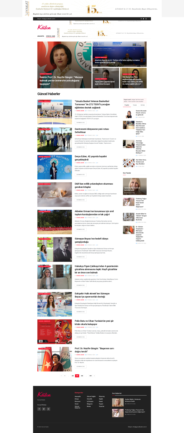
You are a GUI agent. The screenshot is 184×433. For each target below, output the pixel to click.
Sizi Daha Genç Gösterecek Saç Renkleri (141, 162)
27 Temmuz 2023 (90, 190)
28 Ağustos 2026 (100, 66)
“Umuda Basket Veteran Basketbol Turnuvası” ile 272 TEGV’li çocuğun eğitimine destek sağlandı (92, 104)
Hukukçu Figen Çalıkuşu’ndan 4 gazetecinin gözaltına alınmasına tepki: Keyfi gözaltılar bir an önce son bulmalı (96, 269)
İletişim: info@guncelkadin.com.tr (46, 18)
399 (91, 376)
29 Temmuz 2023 (90, 135)
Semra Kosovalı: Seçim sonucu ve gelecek (141, 113)
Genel (76, 404)
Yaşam (101, 404)
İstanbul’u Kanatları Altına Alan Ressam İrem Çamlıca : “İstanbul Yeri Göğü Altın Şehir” (141, 128)
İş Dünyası (90, 401)
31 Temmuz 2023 (90, 110)
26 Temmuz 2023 (90, 217)
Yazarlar (101, 406)
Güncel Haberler (52, 36)
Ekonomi (77, 401)
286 (82, 376)
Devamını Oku (81, 122)
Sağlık (101, 399)
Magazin (89, 404)
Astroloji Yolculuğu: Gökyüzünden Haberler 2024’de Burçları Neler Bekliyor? (140, 147)
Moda (89, 406)
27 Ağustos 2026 (128, 87)
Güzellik (89, 399)
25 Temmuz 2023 (90, 275)
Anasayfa (40, 36)
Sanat (101, 401)
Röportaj (102, 396)
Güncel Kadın (45, 87)
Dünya (77, 399)
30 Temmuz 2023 (90, 162)
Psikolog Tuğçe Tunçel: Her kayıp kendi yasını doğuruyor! (141, 203)
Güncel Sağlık (91, 396)
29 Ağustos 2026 (55, 87)
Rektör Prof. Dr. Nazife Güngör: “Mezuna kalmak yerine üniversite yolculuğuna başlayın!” (61, 80)
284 (73, 376)
